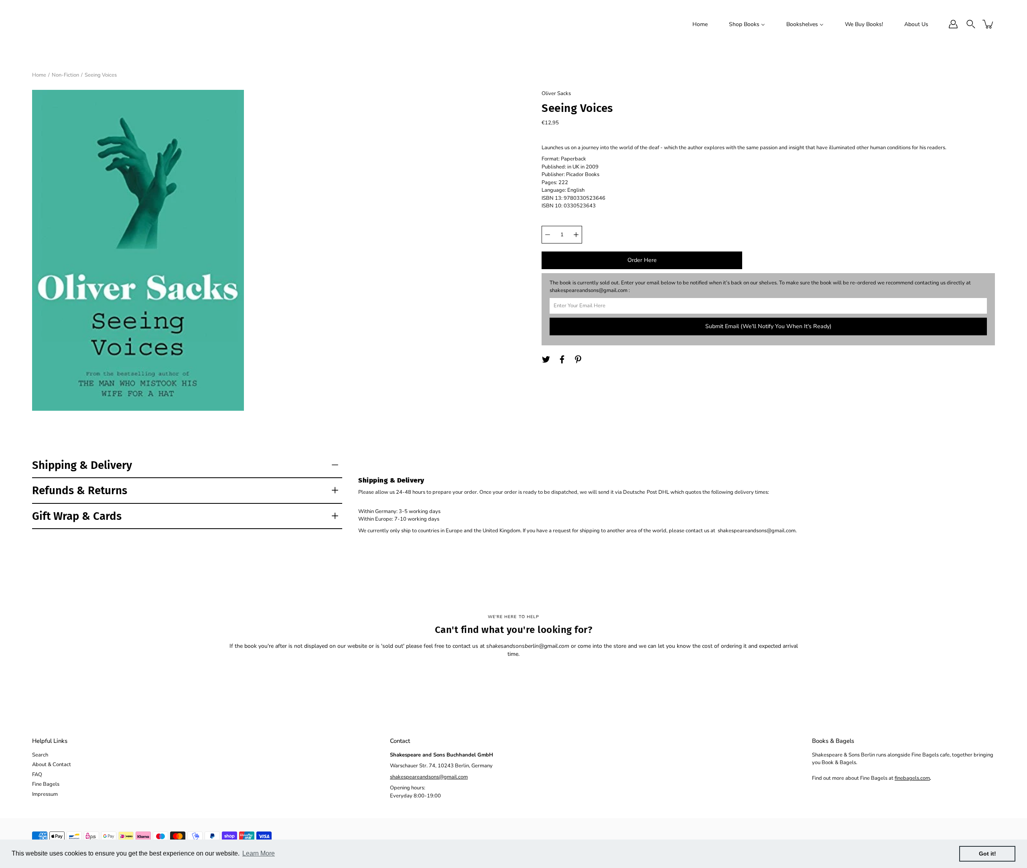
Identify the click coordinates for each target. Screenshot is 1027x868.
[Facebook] (562, 359)
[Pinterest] (578, 359)
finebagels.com (912, 778)
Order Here (642, 260)
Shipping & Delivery (82, 465)
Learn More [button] (258, 853)
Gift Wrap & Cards (77, 516)
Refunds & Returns (79, 490)
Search (40, 754)
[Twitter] (546, 359)
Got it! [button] (987, 853)
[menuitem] (700, 24)
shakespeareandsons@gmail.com (429, 777)
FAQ (37, 774)
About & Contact (51, 764)
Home (39, 75)
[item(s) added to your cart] (988, 24)
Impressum (45, 794)
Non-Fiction (65, 75)
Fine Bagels (45, 784)
